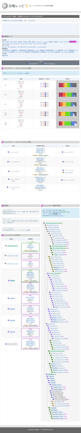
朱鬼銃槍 (12, 280)
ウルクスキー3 (54, 328)
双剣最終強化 (30, 50)
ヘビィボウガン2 (41, 47)
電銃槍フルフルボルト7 (59, 321)
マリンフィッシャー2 (56, 353)
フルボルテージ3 (55, 313)
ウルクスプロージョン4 (59, 347)
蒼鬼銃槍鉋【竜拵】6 (59, 418)
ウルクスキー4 (54, 330)
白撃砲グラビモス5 (59, 254)
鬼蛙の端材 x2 (33, 280)
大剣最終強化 (5, 50)
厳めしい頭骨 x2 (30, 297)
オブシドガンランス (55, 256)
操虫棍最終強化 (35, 52)
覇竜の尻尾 (40, 168)
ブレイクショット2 (57, 294)
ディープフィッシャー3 (58, 355)
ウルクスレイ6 (57, 334)
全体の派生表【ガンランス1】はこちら (53, 215)
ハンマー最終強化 (40, 50)
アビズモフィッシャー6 (60, 361)
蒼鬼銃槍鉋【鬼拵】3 (57, 412)
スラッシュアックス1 (14, 43)
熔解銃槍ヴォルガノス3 (58, 368)
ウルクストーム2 (56, 343)
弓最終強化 (43, 52)
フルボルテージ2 (54, 311)
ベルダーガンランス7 (57, 235)
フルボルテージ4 (56, 315)
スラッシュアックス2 (26, 43)
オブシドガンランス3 (57, 261)
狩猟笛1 (51, 41)
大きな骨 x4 (30, 309)
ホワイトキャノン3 (58, 250)
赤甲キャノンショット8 (61, 307)
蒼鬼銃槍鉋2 (54, 410)
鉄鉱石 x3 (30, 245)
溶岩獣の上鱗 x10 (30, 345)
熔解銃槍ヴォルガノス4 (59, 370)
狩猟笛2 (56, 41)
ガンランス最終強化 (69, 50)
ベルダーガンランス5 (55, 231)
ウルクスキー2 (53, 326)
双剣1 (29, 41)
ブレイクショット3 (57, 296)
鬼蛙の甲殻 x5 (30, 275)
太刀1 (11, 41)
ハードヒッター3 (55, 277)
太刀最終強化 (13, 50)
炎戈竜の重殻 (39, 179)
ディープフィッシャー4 (59, 357)
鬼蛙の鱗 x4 (30, 285)
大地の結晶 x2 (30, 247)
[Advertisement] (40, 29)
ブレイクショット (55, 292)
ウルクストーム (56, 340)
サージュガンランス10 (60, 242)
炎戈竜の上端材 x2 (33, 348)
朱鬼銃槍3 (12, 309)
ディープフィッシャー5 (59, 359)
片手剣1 (20, 41)
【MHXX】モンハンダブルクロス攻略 (12, 20)
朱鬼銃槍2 (12, 298)
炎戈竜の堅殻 (39, 150)
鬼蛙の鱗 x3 (30, 272)
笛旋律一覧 (5, 55)
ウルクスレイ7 (57, 336)
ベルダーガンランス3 (12, 263)
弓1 (3, 47)
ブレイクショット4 (58, 298)
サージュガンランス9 (59, 240)
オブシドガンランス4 (58, 263)
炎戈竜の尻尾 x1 (30, 341)
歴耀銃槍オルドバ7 (59, 269)
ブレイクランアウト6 (59, 303)
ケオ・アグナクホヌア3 (61, 405)
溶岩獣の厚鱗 (39, 181)
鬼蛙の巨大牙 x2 (30, 320)
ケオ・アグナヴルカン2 (60, 403)
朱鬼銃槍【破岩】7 (58, 387)
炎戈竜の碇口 (39, 158)
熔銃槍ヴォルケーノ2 (57, 366)
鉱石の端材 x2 (33, 250)
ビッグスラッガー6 (58, 284)
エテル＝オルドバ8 (60, 271)
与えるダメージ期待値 (23, 73)
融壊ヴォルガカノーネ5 (59, 372)
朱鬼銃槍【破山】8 (58, 389)
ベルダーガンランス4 (53, 229)
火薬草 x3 (30, 263)
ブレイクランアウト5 (59, 301)
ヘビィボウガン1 (31, 47)
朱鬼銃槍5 (12, 332)
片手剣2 (25, 41)
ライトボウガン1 (12, 47)
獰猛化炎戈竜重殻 (39, 187)
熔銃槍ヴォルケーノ (56, 363)
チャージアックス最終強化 (23, 52)
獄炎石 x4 (30, 332)
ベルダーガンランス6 (56, 233)
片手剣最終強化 (22, 50)
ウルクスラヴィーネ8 (59, 338)
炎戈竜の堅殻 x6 (30, 343)
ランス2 (66, 41)
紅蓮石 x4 (30, 299)
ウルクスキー (51, 324)
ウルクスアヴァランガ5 (60, 349)
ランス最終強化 (59, 50)
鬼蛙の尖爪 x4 (30, 331)
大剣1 (3, 41)
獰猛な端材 (43, 165)
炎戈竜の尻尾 (39, 148)
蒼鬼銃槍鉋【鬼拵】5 (58, 416)
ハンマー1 (38, 41)
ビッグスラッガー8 (60, 288)
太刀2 (15, 41)
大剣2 (7, 41)
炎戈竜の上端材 (43, 155)
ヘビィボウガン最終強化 (67, 52)
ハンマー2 (45, 41)
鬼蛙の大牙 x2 (30, 286)
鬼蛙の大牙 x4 (30, 274)
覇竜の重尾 (40, 185)
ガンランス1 (31, 20)
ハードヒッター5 (57, 282)
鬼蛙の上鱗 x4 (30, 318)
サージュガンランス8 (58, 238)
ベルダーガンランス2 (12, 255)
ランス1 (61, 41)
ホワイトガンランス (57, 246)
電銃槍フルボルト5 (57, 317)
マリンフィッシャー (55, 351)
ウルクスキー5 (55, 332)
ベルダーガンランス (12, 246)
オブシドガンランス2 (56, 259)
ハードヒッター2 (54, 275)
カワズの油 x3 (30, 277)
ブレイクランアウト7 (60, 305)
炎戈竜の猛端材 (43, 174)
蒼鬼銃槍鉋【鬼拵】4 (58, 414)
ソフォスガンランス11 (61, 244)
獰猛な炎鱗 (40, 160)
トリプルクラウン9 (60, 290)
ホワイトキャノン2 (57, 248)
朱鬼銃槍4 (12, 320)
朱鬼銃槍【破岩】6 (57, 384)
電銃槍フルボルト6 (58, 319)
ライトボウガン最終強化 (53, 52)
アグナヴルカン (69, 172)
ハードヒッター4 (56, 279)
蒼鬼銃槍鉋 (53, 408)
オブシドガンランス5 (58, 265)
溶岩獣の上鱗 (39, 152)
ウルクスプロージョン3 (59, 345)
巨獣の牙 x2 (30, 308)
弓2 (6, 47)
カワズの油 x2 (30, 288)
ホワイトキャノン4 (58, 252)
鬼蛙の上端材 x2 (33, 325)
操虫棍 (45, 43)
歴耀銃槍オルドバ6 (58, 267)
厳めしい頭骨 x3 (30, 322)
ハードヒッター (53, 273)
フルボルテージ (54, 309)
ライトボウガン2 (21, 47)
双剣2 (33, 41)
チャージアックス (37, 43)
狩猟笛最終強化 (50, 50)
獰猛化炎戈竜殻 (40, 169)
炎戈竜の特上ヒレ (39, 177)
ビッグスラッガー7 (59, 286)
